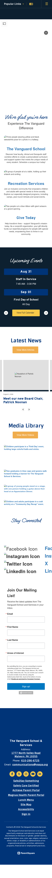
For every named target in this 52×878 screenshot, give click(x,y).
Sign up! (26, 686)
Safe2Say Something (26, 780)
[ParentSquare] (26, 853)
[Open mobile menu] (46, 4)
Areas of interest (15, 653)
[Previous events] (6, 313)
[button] (14, 4)
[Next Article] (29, 409)
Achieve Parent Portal (26, 790)
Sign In (26, 814)
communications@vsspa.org (30, 764)
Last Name (12, 640)
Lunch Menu (26, 800)
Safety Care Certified (26, 785)
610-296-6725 (30, 760)
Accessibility (26, 809)
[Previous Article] (23, 409)
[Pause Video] (46, 33)
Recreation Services (26, 183)
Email (10, 614)
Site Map (26, 804)
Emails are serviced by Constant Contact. (25, 679)
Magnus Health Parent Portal (26, 795)
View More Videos (25, 434)
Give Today (26, 218)
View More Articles (25, 349)
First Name (12, 627)
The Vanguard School (26, 148)
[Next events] (46, 313)
